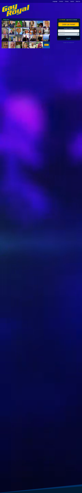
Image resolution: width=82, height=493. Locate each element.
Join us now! (68, 24)
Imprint (72, 1)
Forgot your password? (68, 42)
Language (55, 1)
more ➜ (46, 45)
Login (68, 38)
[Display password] (78, 34)
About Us (78, 1)
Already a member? (68, 28)
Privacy (66, 1)
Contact (61, 1)
